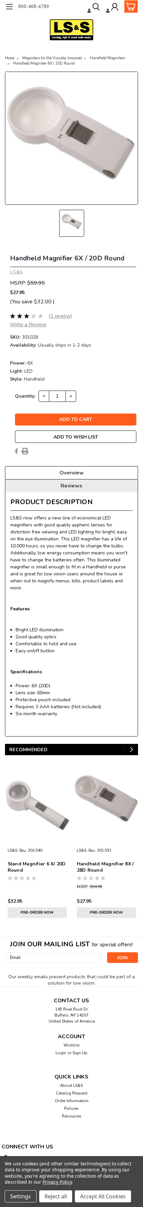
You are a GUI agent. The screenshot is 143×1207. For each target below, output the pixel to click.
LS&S (13, 850)
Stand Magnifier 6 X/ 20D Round (37, 867)
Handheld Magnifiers (107, 58)
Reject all (56, 1196)
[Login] (113, 7)
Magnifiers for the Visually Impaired (52, 58)
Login (61, 1053)
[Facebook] (16, 451)
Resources (71, 1116)
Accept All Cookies (103, 1196)
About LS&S (71, 1085)
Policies (71, 1108)
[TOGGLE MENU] (9, 7)
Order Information (71, 1100)
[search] (94, 7)
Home (9, 58)
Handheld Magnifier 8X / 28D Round (105, 867)
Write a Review (28, 324)
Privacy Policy (57, 1182)
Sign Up (79, 1053)
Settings (20, 1196)
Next (131, 749)
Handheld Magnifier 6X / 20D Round (44, 63)
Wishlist (71, 1045)
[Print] (25, 451)
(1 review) (60, 316)
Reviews (71, 485)
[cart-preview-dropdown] (129, 6)
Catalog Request (71, 1093)
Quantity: (25, 396)
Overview (72, 472)
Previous (124, 749)
